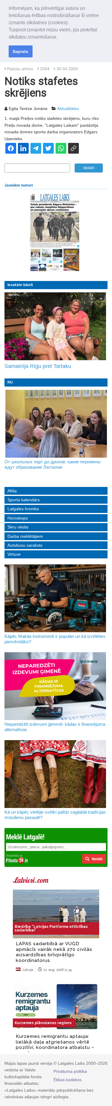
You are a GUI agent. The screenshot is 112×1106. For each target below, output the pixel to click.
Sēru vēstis (17, 527)
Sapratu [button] (20, 51)
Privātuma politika (70, 1071)
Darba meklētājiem (25, 536)
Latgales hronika (23, 508)
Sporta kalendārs (23, 499)
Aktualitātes (68, 108)
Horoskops (17, 518)
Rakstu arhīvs (20, 68)
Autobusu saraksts (24, 545)
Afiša (12, 490)
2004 (45, 68)
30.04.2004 (67, 68)
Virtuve (14, 554)
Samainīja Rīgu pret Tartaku (37, 366)
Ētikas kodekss (67, 1079)
